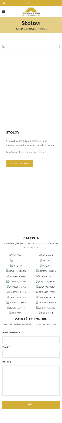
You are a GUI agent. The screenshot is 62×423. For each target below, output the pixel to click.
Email (6, 347)
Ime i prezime (11, 332)
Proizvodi (31, 29)
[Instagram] (58, 3)
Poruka (6, 362)
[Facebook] (54, 3)
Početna (19, 29)
